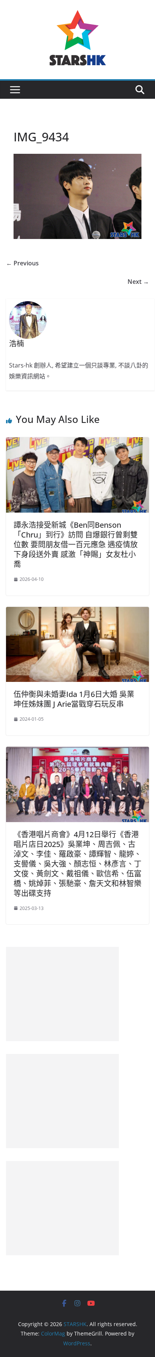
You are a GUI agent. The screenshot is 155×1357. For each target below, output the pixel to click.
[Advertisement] (62, 994)
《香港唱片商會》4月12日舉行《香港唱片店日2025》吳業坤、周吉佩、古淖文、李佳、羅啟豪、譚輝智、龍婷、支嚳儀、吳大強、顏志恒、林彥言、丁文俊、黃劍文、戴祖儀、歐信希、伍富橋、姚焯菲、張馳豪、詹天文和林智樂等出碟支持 (77, 863)
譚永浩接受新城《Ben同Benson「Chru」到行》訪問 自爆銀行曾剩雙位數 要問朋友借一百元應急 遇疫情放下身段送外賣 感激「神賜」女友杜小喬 (76, 544)
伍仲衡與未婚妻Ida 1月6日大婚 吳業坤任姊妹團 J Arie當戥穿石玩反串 (74, 699)
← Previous (22, 263)
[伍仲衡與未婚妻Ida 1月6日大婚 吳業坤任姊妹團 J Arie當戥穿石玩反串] (77, 612)
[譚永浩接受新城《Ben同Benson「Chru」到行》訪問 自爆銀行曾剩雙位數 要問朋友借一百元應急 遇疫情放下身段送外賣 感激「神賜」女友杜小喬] (77, 442)
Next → (138, 281)
